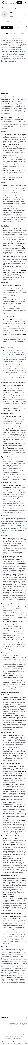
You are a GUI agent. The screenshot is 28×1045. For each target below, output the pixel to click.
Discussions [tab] (14, 33)
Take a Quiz (7, 27)
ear (20, 576)
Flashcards (21, 27)
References (4, 1017)
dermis (20, 214)
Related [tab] (22, 33)
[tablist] (14, 33)
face (17, 377)
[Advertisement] (14, 77)
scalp (22, 101)
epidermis (23, 258)
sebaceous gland (18, 352)
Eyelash (13, 556)
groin (11, 739)
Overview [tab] (5, 33)
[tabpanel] (14, 531)
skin (10, 42)
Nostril (5, 574)
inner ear (11, 583)
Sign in (19, 2)
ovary (9, 970)
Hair (2, 96)
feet (13, 99)
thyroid (11, 982)
